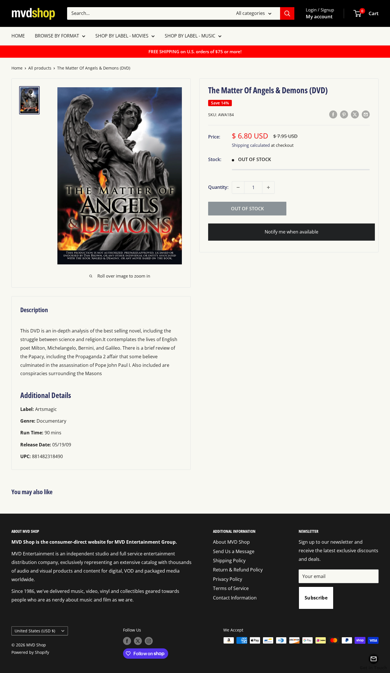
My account (319, 16)
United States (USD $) (35, 631)
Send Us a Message (233, 551)
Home (17, 68)
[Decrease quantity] (238, 187)
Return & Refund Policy (238, 570)
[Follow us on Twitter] (138, 641)
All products (39, 68)
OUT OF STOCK (247, 208)
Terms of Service (231, 588)
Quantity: (218, 187)
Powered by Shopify (30, 652)
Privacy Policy (227, 579)
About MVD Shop (231, 542)
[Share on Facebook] (333, 114)
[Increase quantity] (268, 187)
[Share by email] (366, 114)
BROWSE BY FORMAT (57, 36)
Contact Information (235, 598)
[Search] (287, 13)
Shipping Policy (229, 560)
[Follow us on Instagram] (149, 641)
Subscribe (316, 598)
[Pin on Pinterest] (344, 114)
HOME (18, 36)
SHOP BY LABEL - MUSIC (190, 36)
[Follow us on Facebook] (127, 641)
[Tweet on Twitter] (355, 114)
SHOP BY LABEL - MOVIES (121, 36)
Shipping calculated (251, 145)
